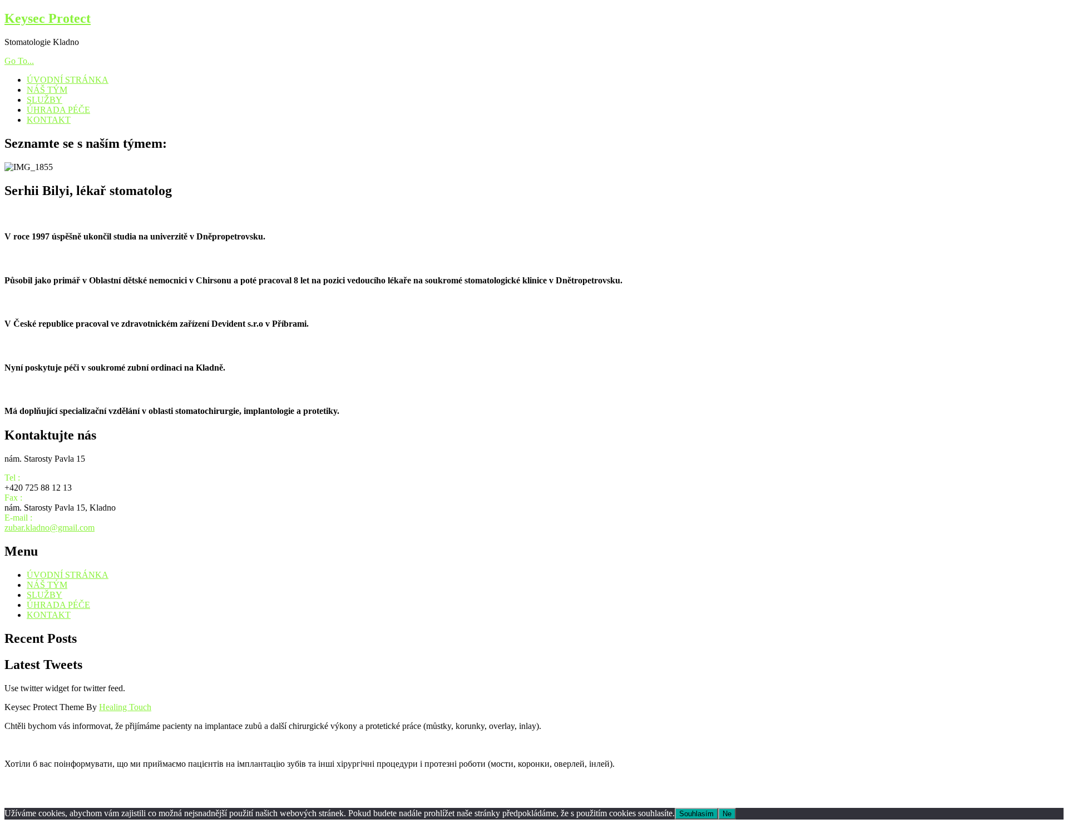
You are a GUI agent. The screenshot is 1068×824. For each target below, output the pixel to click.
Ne (727, 814)
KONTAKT (49, 119)
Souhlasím (696, 814)
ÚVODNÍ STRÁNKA (67, 79)
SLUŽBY (44, 99)
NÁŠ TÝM (47, 89)
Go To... (19, 61)
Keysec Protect (47, 18)
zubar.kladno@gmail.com (49, 527)
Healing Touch (125, 707)
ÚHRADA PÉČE (58, 109)
